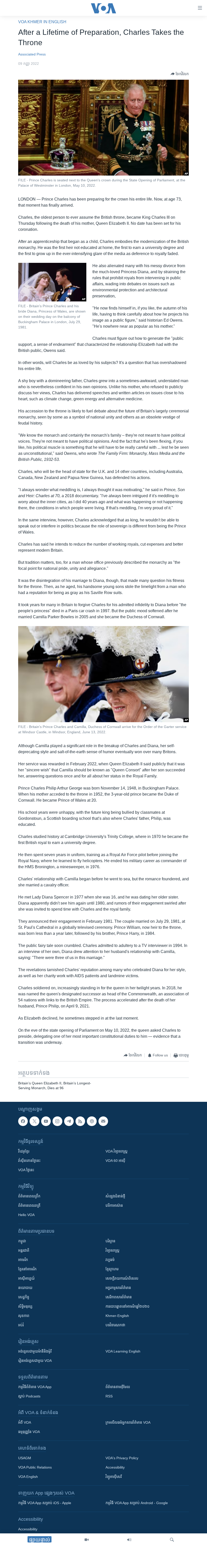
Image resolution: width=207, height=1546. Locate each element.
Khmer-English (117, 1316)
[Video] (86, 1539)
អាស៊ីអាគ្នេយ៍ (26, 1278)
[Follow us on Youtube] (46, 1121)
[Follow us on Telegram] (69, 1121)
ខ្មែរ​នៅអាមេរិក (27, 1269)
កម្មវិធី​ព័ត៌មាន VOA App (34, 1387)
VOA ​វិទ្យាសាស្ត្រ (116, 1151)
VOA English (28, 1477)
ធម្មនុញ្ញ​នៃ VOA (29, 1432)
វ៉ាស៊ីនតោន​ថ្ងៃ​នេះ (29, 1161)
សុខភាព (23, 1316)
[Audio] (129, 1539)
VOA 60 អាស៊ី (115, 1161)
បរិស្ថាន (110, 1241)
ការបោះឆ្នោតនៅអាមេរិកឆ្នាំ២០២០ (127, 1306)
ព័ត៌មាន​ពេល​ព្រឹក (29, 1196)
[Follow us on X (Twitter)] (34, 1121)
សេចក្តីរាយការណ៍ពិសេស (122, 1278)
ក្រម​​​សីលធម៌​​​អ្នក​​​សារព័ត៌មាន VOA (128, 1422)
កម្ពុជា (22, 1241)
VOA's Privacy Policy (122, 1458)
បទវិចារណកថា (115, 1325)
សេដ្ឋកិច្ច (23, 1297)
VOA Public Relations (35, 1467)
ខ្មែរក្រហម (112, 1269)
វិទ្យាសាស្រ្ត (112, 1250)
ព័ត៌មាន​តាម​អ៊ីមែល (118, 1387)
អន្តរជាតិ (23, 1250)
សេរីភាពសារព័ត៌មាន (119, 1297)
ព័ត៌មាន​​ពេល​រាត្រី (29, 1205)
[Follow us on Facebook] (23, 1121)
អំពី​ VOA (24, 1422)
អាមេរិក (23, 1260)
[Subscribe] (103, 1121)
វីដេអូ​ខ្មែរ (23, 1151)
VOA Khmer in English (42, 22)
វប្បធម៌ (110, 1260)
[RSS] (80, 1121)
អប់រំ (21, 1325)
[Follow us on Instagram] (57, 1121)
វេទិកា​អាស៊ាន (114, 1205)
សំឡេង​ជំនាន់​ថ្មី (115, 1196)
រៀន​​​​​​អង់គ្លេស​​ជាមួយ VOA (35, 1361)
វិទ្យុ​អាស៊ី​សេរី (114, 1477)
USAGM (24, 1458)
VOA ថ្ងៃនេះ (26, 1170)
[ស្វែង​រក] (171, 1539)
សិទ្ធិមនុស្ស (25, 1306)
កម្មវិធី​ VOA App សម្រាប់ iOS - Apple (44, 1503)
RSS (109, 1396)
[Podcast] (91, 1121)
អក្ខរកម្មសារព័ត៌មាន (118, 1288)
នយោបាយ (25, 1288)
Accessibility (115, 1467)
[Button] (180, 74)
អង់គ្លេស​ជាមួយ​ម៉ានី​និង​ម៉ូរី (34, 1351)
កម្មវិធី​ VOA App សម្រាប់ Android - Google (137, 1503)
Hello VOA (26, 1215)
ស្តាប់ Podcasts (29, 1396)
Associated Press (32, 54)
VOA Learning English (123, 1351)
